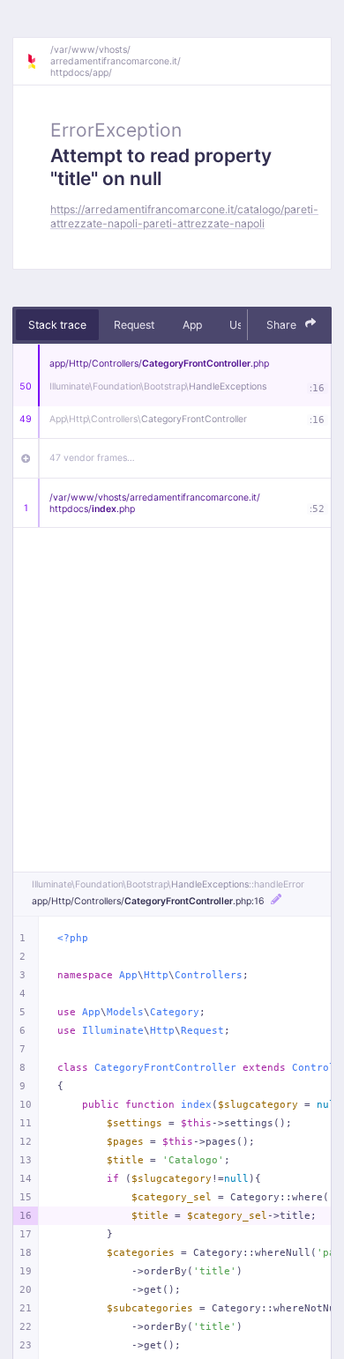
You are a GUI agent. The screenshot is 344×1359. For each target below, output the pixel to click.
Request (134, 324)
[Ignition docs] (38, 62)
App (192, 324)
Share (282, 324)
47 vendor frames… (92, 458)
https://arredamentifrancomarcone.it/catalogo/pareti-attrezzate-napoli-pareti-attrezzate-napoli (184, 216)
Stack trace (57, 324)
